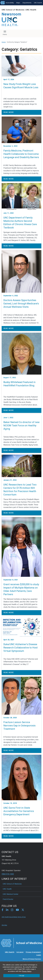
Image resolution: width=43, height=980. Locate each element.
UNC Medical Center (10, 894)
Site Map (4, 925)
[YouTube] (17, 910)
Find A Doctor (8, 899)
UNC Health (31, 10)
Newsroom (11, 14)
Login (38, 955)
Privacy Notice (26, 971)
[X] (23, 910)
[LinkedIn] (7, 910)
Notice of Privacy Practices (32, 959)
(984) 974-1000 (8, 874)
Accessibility (10, 3)
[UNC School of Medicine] (21, 943)
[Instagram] (12, 910)
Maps (18, 3)
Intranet (19, 952)
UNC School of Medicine (13, 10)
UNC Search (38, 3)
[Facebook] (2, 910)
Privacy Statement (33, 952)
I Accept (21, 975)
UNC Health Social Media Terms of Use (14, 917)
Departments (27, 3)
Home (4, 42)
